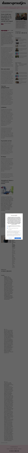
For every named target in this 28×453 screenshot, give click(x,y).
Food (18, 7)
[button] (14, 229)
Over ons (6, 7)
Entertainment (13, 8)
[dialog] (14, 226)
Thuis (22, 7)
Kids (15, 7)
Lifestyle (11, 7)
